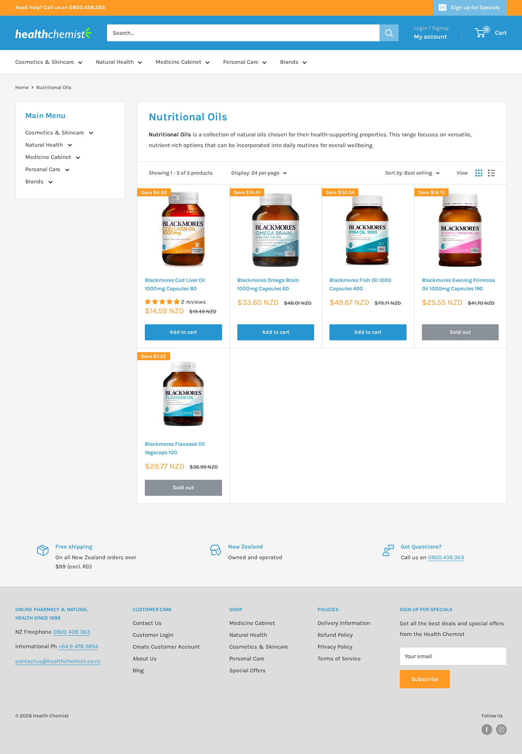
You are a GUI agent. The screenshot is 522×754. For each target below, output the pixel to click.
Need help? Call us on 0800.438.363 (60, 7)
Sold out (460, 332)
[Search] (389, 32)
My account (430, 36)
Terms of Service (339, 658)
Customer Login (153, 634)
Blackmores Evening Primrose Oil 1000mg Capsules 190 (458, 284)
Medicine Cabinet (178, 61)
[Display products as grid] (478, 173)
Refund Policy (335, 634)
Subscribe (424, 679)
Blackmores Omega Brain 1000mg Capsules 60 (268, 284)
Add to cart (183, 332)
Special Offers (247, 670)
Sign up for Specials (475, 7)
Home (22, 87)
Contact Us (147, 623)
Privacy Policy (335, 646)
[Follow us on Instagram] (501, 729)
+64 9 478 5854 (78, 646)
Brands (289, 61)
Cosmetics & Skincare (44, 61)
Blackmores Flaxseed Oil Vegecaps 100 (175, 448)
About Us (145, 658)
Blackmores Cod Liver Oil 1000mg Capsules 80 (175, 284)
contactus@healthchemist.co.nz (58, 661)
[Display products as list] (491, 173)
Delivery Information (344, 623)
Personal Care (240, 61)
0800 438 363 (71, 631)
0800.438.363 (446, 557)
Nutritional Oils (53, 87)
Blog (138, 670)
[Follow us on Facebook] (486, 729)
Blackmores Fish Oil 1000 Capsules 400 (360, 284)
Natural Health (115, 61)
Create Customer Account (166, 646)
